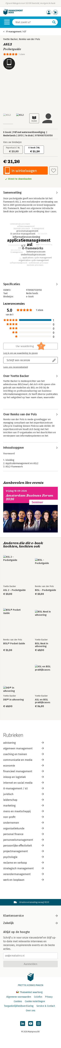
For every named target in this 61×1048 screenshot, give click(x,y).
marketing (9, 805)
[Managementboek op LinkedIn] (22, 1023)
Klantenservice (13, 915)
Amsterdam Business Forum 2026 (29, 497)
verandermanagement (17, 874)
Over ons (30, 1010)
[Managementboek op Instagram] (38, 1023)
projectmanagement (15, 851)
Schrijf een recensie (18, 360)
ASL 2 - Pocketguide (14, 590)
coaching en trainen (15, 754)
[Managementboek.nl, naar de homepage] (13, 14)
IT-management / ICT (16, 31)
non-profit (9, 817)
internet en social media (18, 782)
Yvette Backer (10, 39)
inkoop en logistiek (14, 777)
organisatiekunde (13, 828)
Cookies (18, 1001)
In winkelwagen (24, 170)
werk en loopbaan (13, 879)
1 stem (22, 54)
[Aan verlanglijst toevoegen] (53, 170)
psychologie (10, 857)
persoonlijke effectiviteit (17, 845)
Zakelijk (8, 923)
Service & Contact (45, 1006)
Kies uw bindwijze (12, 142)
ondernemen (11, 822)
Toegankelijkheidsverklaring (19, 1006)
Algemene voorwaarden (18, 996)
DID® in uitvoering (13, 699)
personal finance (13, 834)
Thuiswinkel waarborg (31, 992)
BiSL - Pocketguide (45, 590)
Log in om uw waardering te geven (20, 353)
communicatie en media (17, 759)
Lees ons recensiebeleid (15, 367)
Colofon (38, 996)
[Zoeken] (54, 22)
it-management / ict (15, 788)
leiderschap (10, 799)
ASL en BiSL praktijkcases (42, 701)
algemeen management (18, 748)
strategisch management (18, 868)
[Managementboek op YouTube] (30, 1023)
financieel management (17, 771)
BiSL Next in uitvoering (41, 645)
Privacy (49, 996)
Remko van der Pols (29, 39)
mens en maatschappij (17, 811)
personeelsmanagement (18, 839)
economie (9, 765)
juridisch (8, 794)
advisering (9, 742)
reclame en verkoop (15, 862)
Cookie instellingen (35, 1001)
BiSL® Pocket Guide (14, 643)
